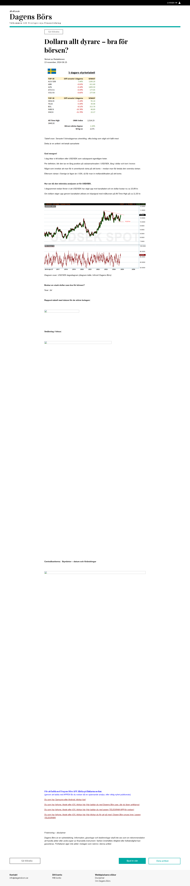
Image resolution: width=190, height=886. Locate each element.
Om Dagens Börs (102, 881)
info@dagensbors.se (19, 878)
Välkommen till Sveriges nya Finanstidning (35, 23)
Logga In (172, 3)
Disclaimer (99, 878)
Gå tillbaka (53, 31)
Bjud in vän (132, 861)
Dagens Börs (31, 16)
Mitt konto (56, 878)
